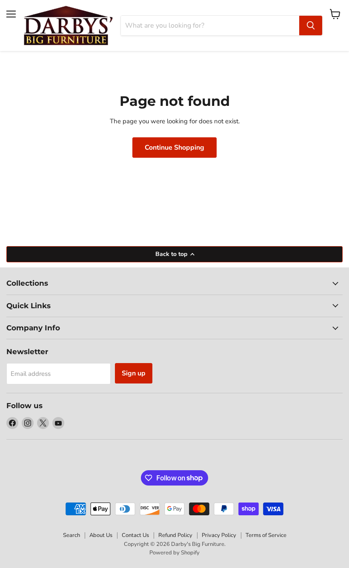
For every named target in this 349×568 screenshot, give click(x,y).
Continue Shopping (174, 147)
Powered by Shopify (174, 553)
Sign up (134, 373)
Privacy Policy (219, 535)
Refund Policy (175, 535)
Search (71, 535)
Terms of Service (266, 535)
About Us (100, 535)
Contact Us (135, 535)
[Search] (310, 25)
